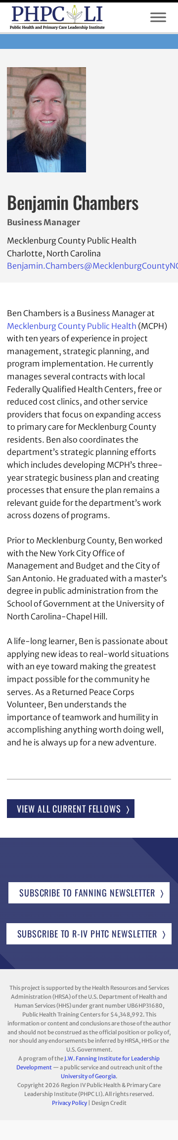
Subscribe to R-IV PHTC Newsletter (87, 933)
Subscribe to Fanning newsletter (87, 892)
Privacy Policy (69, 1102)
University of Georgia (88, 1076)
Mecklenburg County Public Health (71, 326)
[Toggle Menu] (158, 17)
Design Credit (109, 1102)
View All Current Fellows (69, 808)
